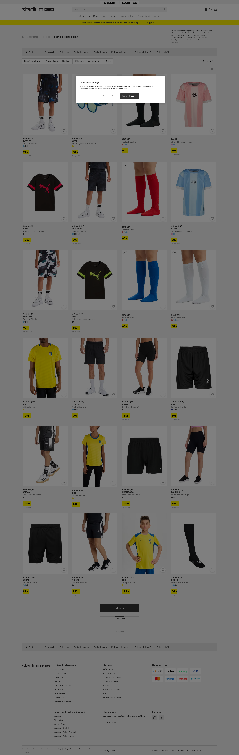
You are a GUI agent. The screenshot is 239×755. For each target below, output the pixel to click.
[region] (120, 89)
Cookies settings (109, 96)
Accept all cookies (129, 96)
